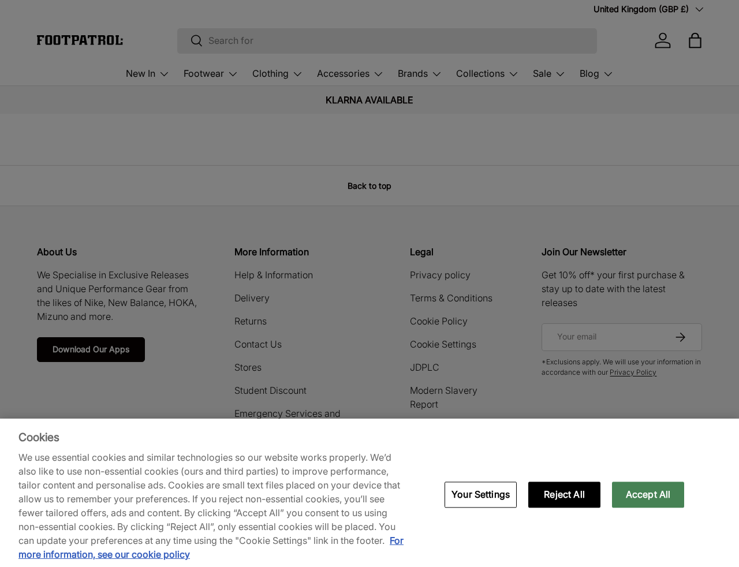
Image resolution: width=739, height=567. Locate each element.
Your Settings (480, 494)
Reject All (564, 494)
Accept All (648, 494)
